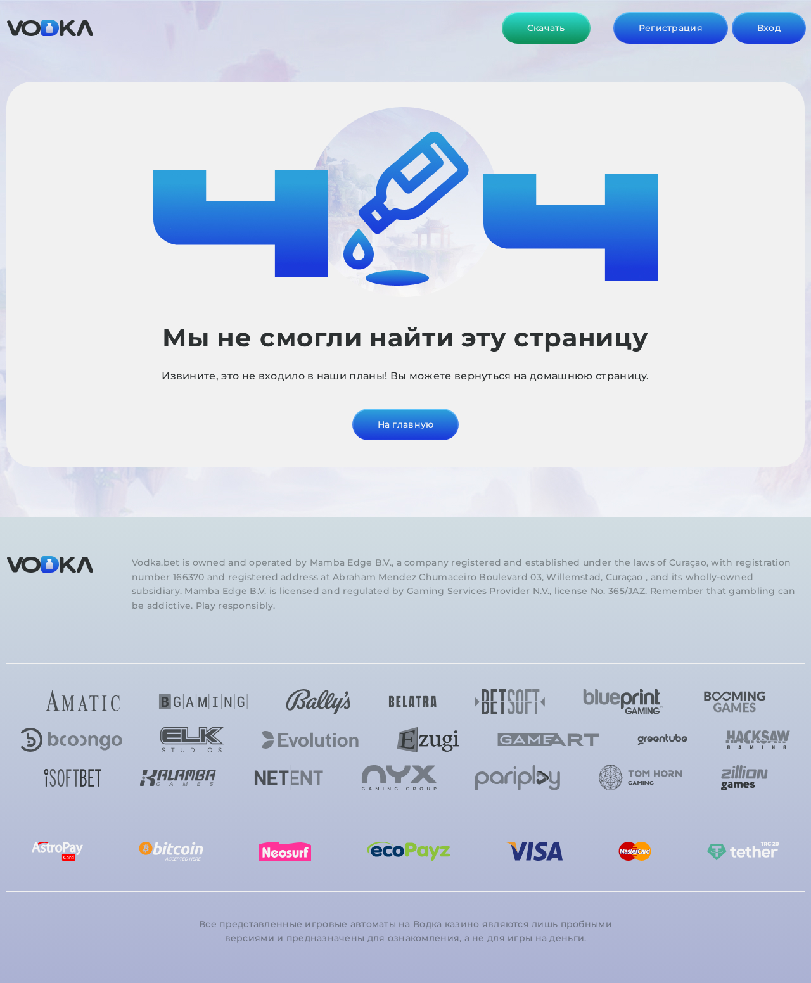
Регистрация (671, 28)
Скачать (546, 28)
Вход (769, 28)
